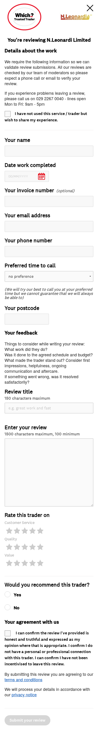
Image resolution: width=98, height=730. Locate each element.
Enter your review (42, 430)
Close (90, 8)
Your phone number (28, 240)
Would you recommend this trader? (47, 585)
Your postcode (22, 308)
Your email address (27, 215)
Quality (11, 539)
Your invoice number (29, 190)
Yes (17, 595)
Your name (17, 140)
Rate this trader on (27, 515)
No (16, 608)
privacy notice (24, 694)
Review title (27, 394)
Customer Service (20, 523)
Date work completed (30, 165)
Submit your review (27, 720)
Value (9, 555)
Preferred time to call (30, 266)
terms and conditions (23, 679)
